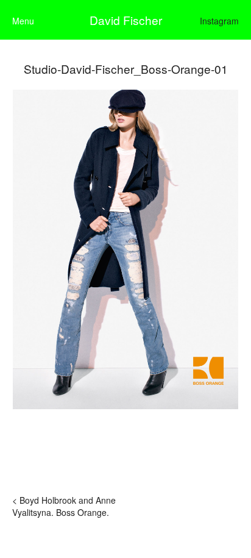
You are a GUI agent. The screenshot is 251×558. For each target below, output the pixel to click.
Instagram (219, 21)
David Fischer (126, 20)
